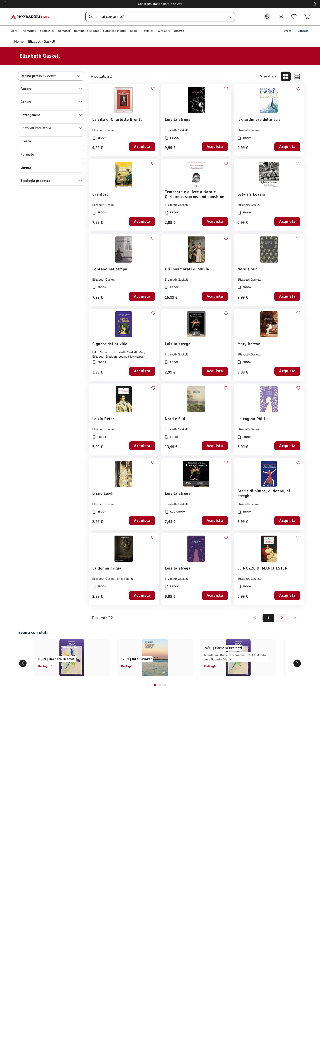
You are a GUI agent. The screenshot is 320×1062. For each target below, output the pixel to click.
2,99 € (242, 148)
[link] (267, 16)
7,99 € (97, 223)
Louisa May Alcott (130, 357)
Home (19, 41)
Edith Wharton (102, 352)
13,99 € (171, 447)
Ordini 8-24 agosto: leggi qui (160, 4)
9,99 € (97, 148)
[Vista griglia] (286, 76)
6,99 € (242, 447)
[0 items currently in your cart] (307, 16)
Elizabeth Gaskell (103, 130)
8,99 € (97, 522)
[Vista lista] (297, 76)
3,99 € (97, 372)
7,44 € (170, 522)
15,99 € (171, 297)
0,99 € (242, 223)
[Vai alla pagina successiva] (295, 617)
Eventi (288, 31)
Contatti (303, 31)
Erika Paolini (125, 579)
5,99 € (97, 447)
